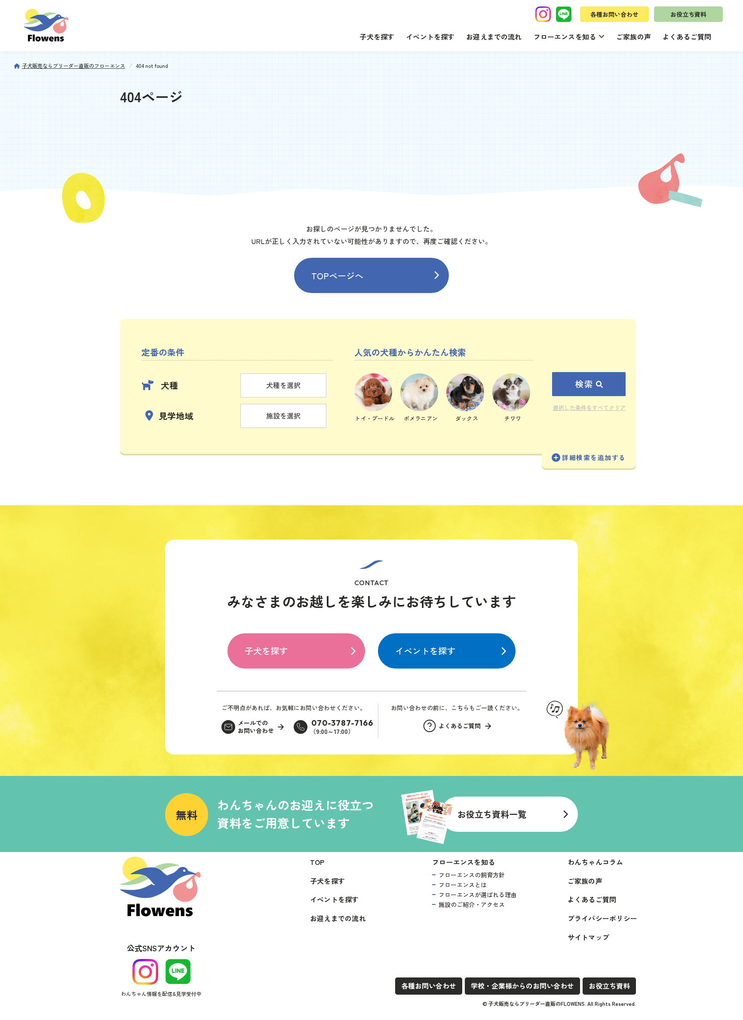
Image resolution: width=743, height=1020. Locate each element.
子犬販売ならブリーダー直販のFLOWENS (536, 1003)
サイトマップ (588, 937)
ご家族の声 (633, 36)
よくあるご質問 (687, 36)
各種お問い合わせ (614, 14)
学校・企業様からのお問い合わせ (522, 985)
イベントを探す (430, 36)
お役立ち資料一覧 (491, 814)
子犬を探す (376, 36)
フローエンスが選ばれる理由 (478, 894)
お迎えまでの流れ (494, 36)
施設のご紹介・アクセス (472, 904)
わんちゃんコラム (595, 862)
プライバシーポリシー (602, 918)
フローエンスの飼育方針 (472, 874)
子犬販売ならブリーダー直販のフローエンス (73, 65)
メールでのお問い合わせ (256, 726)
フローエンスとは (463, 884)
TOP (317, 862)
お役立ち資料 (688, 14)
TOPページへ (337, 275)
